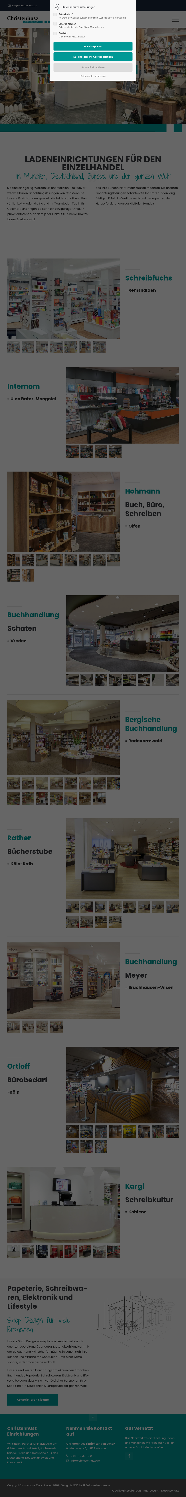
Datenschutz (86, 76)
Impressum (100, 76)
